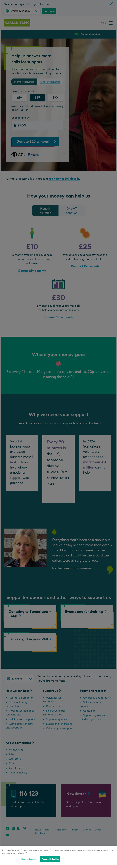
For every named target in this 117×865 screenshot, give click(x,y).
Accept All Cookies (50, 859)
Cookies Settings (28, 859)
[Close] (112, 851)
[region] (58, 855)
